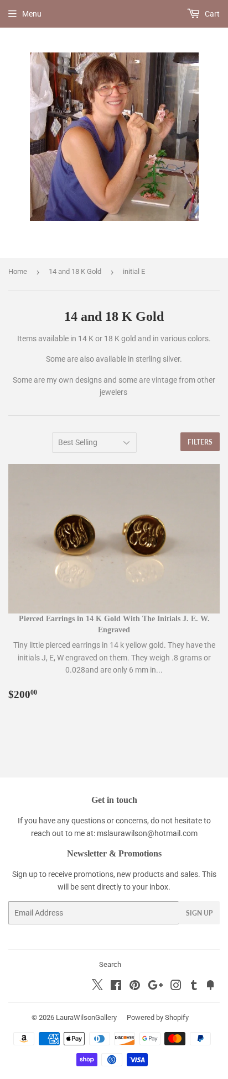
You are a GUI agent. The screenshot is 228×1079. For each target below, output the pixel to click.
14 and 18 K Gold (75, 271)
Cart (211, 13)
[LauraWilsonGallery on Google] (155, 986)
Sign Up (199, 913)
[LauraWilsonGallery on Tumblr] (194, 986)
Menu (32, 13)
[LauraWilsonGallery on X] (97, 987)
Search (110, 964)
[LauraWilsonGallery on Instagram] (176, 986)
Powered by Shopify (158, 1017)
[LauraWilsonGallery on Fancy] (210, 986)
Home (17, 271)
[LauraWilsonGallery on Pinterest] (135, 986)
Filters (200, 442)
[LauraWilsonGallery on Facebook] (116, 986)
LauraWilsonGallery (86, 1017)
